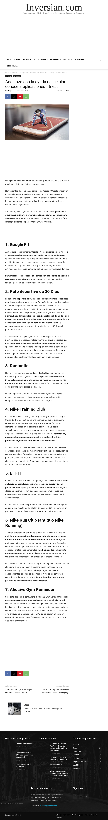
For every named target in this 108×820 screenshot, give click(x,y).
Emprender (54, 60)
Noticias (17, 60)
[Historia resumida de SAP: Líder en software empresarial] (9, 755)
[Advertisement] (54, 36)
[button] (99, 59)
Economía (42, 60)
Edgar (10, 91)
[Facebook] (8, 96)
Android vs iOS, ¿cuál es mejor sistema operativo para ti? (18, 691)
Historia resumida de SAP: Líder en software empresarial (24, 755)
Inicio (8, 60)
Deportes (66, 60)
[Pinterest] (20, 96)
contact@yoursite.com (49, 805)
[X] (14, 96)
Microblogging (29, 60)
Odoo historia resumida (24, 744)
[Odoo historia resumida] (9, 746)
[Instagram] (81, 796)
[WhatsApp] (26, 96)
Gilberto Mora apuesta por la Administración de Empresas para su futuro (59, 773)
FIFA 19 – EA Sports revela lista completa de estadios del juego (55, 691)
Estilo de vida (12, 66)
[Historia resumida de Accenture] (9, 766)
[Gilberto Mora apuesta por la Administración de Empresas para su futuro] (43, 773)
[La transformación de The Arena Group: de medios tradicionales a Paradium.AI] (43, 746)
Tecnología (79, 60)
